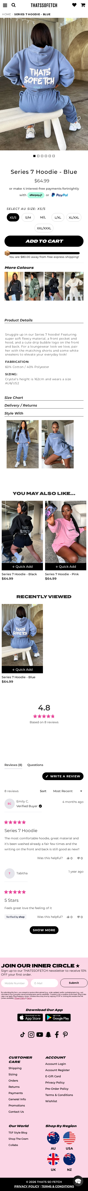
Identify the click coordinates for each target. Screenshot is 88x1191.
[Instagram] (31, 1035)
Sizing (13, 1074)
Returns (14, 1086)
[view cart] (83, 5)
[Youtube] (39, 1035)
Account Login (55, 1063)
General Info (17, 1099)
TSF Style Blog (18, 1132)
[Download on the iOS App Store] (30, 1020)
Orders (13, 1080)
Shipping (15, 1068)
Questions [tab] (35, 766)
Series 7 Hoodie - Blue (32, 14)
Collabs (13, 1145)
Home (6, 14)
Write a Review (66, 777)
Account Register (57, 1070)
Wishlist (51, 1101)
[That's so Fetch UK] (53, 1159)
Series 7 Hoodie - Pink (62, 574)
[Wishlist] (74, 5)
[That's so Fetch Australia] (53, 1138)
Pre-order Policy (56, 1088)
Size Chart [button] (13, 398)
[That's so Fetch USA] (69, 1138)
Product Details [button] (18, 320)
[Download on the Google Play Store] (58, 1020)
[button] (13, 217)
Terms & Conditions (59, 1095)
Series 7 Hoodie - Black (19, 574)
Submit (74, 982)
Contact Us (16, 1111)
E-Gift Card (53, 1076)
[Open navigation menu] (5, 5)
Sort (43, 791)
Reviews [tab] (13, 766)
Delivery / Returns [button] (20, 405)
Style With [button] (13, 413)
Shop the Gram (18, 1138)
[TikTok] (22, 1035)
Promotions (17, 1105)
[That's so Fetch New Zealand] (69, 1159)
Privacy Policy (55, 1082)
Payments (16, 1093)
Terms (29, 998)
